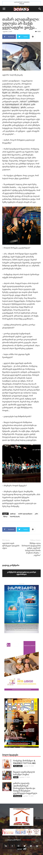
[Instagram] (18, 846)
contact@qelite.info (28, 840)
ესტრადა (13, 514)
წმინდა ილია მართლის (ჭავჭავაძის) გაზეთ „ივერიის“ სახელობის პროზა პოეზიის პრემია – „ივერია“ (31, 549)
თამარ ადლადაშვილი (25, 514)
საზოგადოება (17, 796)
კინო (36, 514)
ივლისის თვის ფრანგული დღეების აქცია (10, 545)
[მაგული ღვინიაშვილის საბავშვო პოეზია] (6, 775)
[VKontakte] (37, 846)
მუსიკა (5, 516)
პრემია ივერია (18, 766)
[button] (40, 9)
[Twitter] (24, 846)
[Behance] (6, 846)
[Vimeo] (31, 846)
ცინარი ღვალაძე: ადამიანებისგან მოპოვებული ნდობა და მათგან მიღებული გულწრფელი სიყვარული (25, 788)
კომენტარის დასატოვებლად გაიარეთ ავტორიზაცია (21, 573)
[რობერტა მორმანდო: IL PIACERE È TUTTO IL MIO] (6, 764)
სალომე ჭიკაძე (15, 516)
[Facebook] (12, 846)
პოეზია (16, 777)
